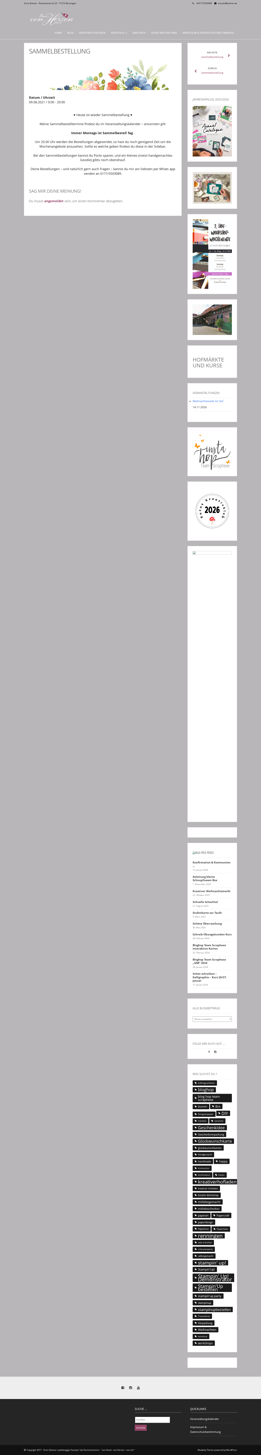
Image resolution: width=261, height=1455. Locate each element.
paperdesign (205, 1222)
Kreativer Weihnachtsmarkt (211, 891)
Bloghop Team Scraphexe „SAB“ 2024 (209, 961)
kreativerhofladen (217, 1181)
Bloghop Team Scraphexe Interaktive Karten (209, 947)
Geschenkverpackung (211, 1134)
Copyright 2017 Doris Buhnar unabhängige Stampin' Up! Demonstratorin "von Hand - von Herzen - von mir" (81, 1449)
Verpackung (205, 1323)
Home (58, 32)
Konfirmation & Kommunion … (211, 864)
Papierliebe (222, 1228)
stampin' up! (212, 1262)
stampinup (204, 1303)
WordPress (231, 1449)
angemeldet (54, 201)
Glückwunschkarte (215, 1141)
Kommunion (204, 1168)
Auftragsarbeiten (206, 1082)
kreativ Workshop (208, 1195)
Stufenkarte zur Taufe (207, 912)
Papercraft (223, 1215)
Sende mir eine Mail (164, 32)
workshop (202, 1336)
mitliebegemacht (209, 1202)
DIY (225, 1113)
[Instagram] (215, 1051)
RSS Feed (207, 853)
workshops (205, 1343)
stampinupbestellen (214, 1309)
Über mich (139, 32)
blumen (202, 1106)
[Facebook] (209, 1051)
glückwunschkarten (210, 1148)
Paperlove (203, 1228)
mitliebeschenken (208, 1208)
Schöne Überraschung (207, 923)
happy (223, 1161)
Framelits (202, 1121)
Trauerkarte (204, 1316)
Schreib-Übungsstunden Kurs (212, 934)
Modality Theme (206, 1449)
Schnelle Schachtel (205, 902)
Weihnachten (207, 1330)
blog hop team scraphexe (209, 1098)
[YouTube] (138, 1388)
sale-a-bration (205, 1242)
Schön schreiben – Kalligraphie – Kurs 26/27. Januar (210, 977)
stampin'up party (209, 1296)
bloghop (206, 1089)
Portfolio (118, 32)
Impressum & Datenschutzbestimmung (208, 32)
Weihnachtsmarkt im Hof (208, 401)
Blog (70, 32)
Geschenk (218, 1121)
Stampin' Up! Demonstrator (215, 1278)
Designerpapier (205, 1114)
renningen (210, 1235)
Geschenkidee (211, 1127)
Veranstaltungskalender (204, 1419)
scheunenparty (205, 1249)
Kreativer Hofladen (92, 32)
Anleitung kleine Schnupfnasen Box (205, 878)
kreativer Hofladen (208, 1188)
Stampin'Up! (206, 1269)
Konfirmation (204, 1175)
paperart (203, 1215)
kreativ (221, 1175)
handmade (204, 1161)
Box (217, 1106)
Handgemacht (205, 1154)
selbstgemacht (205, 1256)
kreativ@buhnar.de (227, 3)
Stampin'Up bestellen (210, 1287)
